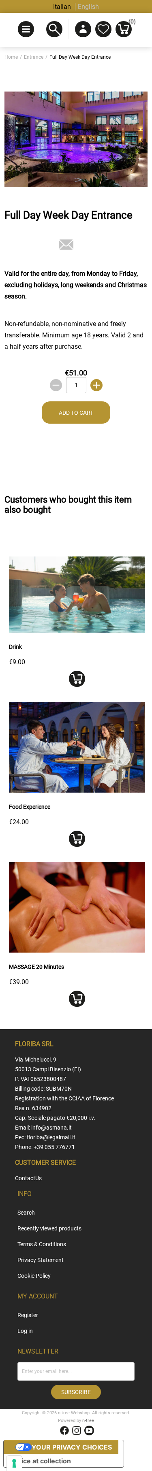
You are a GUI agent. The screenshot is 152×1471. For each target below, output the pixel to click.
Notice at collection (40, 1461)
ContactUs (28, 1178)
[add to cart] (77, 679)
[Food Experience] (77, 790)
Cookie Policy (34, 1276)
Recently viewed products (49, 1228)
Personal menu (83, 29)
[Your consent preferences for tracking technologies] (14, 1463)
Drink (15, 647)
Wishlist (103, 29)
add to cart (76, 412)
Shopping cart (130, 23)
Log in (25, 1331)
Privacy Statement (40, 1260)
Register (27, 1315)
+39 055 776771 (54, 1147)
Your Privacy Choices (72, 1447)
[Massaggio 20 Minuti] (77, 950)
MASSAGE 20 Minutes (36, 967)
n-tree (88, 1420)
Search (26, 1212)
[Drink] (77, 630)
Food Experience (29, 807)
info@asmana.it (51, 1127)
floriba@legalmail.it (51, 1137)
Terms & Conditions (41, 1244)
